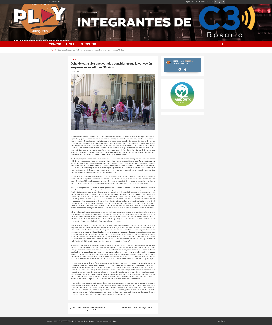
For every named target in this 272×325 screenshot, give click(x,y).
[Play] (179, 69)
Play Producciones (191, 2)
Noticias (70, 44)
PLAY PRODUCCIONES (66, 321)
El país (73, 59)
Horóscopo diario (88, 44)
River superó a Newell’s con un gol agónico (137, 308)
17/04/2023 (75, 71)
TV (211, 2)
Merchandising (203, 2)
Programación (55, 44)
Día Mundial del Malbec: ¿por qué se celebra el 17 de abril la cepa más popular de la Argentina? (91, 309)
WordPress (113, 321)
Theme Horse (89, 321)
